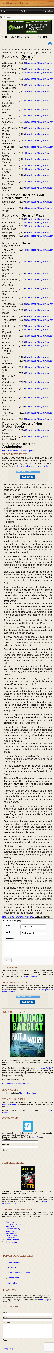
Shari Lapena (11, 1242)
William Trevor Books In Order (25, 37)
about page (44, 1300)
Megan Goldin (12, 1233)
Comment (9, 939)
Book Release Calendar (11, 16)
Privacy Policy (8, 1349)
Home (4, 11)
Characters (48, 11)
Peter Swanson (12, 1235)
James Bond (13, 1278)
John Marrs (11, 1226)
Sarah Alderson (12, 1240)
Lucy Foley (10, 1231)
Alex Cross (13, 1267)
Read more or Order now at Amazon (15, 1084)
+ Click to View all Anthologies (18, 450)
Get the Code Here (30, 976)
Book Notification (9, 1104)
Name (7, 925)
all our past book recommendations (33, 466)
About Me (35, 1137)
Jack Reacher (14, 1262)
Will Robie (12, 1283)
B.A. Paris (10, 1222)
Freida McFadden (13, 1224)
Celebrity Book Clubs (28, 1093)
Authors (24, 11)
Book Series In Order (12, 917)
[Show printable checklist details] (50, 43)
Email (7, 932)
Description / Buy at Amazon (39, 63)
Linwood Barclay (45, 1068)
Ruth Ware (10, 1237)
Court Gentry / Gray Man (19, 1272)
